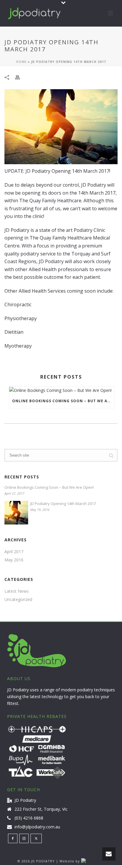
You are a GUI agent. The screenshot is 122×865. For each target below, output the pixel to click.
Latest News (16, 591)
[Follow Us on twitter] (36, 838)
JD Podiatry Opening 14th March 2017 (63, 503)
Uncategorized (18, 599)
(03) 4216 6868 (29, 818)
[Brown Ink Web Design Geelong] (93, 861)
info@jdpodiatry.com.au (37, 827)
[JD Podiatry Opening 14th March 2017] (16, 512)
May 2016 (13, 560)
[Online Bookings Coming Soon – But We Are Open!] (61, 390)
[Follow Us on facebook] (12, 838)
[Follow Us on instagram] (24, 838)
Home (21, 62)
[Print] (20, 77)
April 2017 (13, 551)
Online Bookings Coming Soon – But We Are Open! (63, 400)
